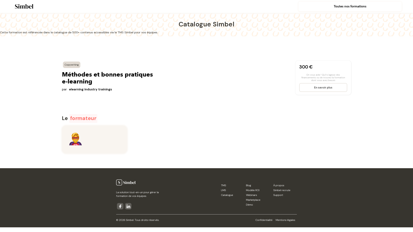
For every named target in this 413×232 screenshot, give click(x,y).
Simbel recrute (281, 190)
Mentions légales (285, 220)
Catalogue (227, 195)
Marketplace (253, 200)
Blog (248, 185)
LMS (223, 190)
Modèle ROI (252, 190)
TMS (223, 185)
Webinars (251, 195)
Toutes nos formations (350, 6)
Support (278, 195)
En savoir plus (323, 87)
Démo (249, 204)
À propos (278, 185)
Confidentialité (263, 220)
